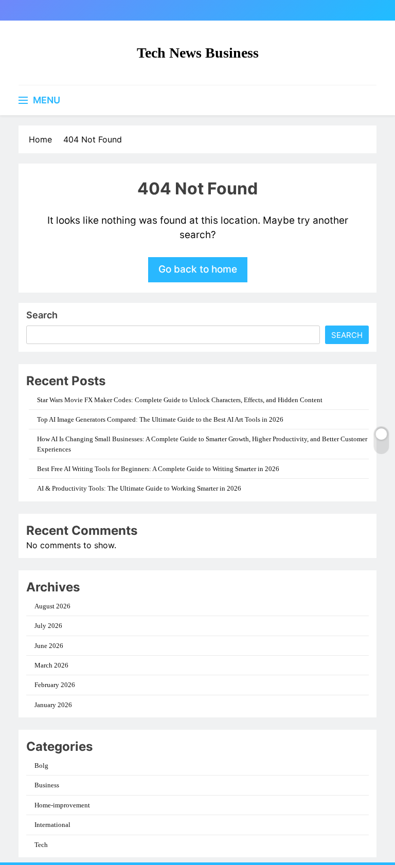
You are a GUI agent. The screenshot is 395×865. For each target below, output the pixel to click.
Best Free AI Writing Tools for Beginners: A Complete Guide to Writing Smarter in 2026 (158, 469)
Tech (41, 845)
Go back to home (197, 269)
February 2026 (54, 685)
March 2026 (51, 665)
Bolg (41, 765)
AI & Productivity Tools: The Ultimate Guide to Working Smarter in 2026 (139, 488)
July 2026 (48, 625)
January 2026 (53, 705)
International (52, 824)
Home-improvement (62, 805)
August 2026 (52, 606)
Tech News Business (198, 53)
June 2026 (48, 646)
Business (46, 785)
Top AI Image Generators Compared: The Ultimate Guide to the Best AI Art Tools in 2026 (160, 419)
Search (42, 315)
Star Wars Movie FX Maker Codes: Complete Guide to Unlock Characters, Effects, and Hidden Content (179, 400)
